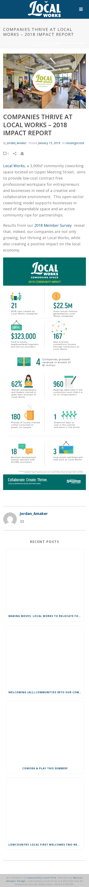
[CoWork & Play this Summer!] (45, 733)
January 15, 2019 (49, 143)
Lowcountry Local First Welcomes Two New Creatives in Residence (46, 844)
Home (7, 43)
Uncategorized (24, 43)
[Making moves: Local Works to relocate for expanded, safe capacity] (45, 580)
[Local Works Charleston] (44, 9)
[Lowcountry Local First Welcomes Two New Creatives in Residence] (45, 809)
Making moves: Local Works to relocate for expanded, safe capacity (46, 616)
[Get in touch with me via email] (22, 521)
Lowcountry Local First (41, 877)
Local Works (14, 165)
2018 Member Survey (53, 225)
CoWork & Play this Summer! (45, 768)
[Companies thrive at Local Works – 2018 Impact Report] (44, 81)
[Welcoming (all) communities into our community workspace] (45, 656)
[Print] (24, 153)
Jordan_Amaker (17, 143)
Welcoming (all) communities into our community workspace (46, 692)
